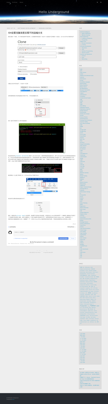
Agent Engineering (86, 33)
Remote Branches (15, 243)
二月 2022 (82, 346)
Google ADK (83, 129)
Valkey (81, 241)
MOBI (81, 171)
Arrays (81, 80)
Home (8, 2)
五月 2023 (82, 341)
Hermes (82, 137)
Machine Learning (86, 35)
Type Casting (83, 233)
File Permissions (84, 118)
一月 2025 (82, 336)
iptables (82, 244)
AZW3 (81, 74)
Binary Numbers (84, 85)
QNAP (81, 199)
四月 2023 (82, 343)
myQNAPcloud (83, 245)
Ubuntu (82, 236)
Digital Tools (83, 41)
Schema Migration (84, 212)
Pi (80, 193)
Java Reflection (83, 153)
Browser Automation (87, 43)
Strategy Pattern (84, 222)
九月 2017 (82, 356)
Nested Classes (84, 182)
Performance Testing (85, 191)
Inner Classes (83, 145)
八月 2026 (82, 333)
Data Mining (83, 105)
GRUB (81, 126)
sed (81, 253)
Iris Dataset (83, 148)
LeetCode (82, 161)
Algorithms (84, 47)
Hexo (13, 399)
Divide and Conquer (84, 113)
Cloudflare (82, 96)
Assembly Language (85, 82)
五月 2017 (82, 359)
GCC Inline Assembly (85, 123)
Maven (81, 174)
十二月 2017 (83, 354)
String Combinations (85, 223)
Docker (82, 115)
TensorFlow (83, 225)
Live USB (82, 166)
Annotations (83, 78)
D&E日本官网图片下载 (85, 383)
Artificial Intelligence (85, 32)
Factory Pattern (84, 117)
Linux (83, 57)
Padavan (82, 190)
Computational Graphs (85, 98)
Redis (81, 204)
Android (84, 55)
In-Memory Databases (87, 38)
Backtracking (83, 83)
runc (81, 250)
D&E (81, 99)
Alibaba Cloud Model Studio (86, 75)
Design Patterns (84, 110)
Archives (14, 2)
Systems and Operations (86, 54)
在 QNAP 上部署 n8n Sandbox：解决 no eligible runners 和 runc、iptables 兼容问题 (89, 374)
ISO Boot (82, 142)
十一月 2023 (83, 340)
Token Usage (83, 230)
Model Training (83, 175)
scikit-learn (82, 252)
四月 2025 (82, 335)
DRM (81, 104)
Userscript (82, 239)
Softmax (82, 215)
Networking (84, 59)
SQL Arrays (83, 209)
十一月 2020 (83, 351)
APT (81, 70)
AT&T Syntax (83, 72)
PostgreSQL (85, 40)
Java (83, 49)
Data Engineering (84, 36)
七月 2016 (82, 362)
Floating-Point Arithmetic (86, 120)
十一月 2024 (83, 338)
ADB (81, 69)
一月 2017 (82, 360)
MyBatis (82, 179)
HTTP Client (83, 134)
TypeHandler (83, 234)
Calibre (81, 93)
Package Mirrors (84, 188)
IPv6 (81, 140)
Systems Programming (87, 51)
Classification (83, 94)
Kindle (81, 158)
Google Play (83, 131)
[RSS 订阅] (97, 2)
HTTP (81, 133)
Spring (81, 220)
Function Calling (84, 121)
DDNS (81, 101)
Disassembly (83, 112)
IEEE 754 (82, 139)
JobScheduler (83, 156)
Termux (82, 226)
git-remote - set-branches (22, 155)
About (21, 2)
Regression (82, 206)
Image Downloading (84, 144)
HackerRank (83, 136)
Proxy (81, 196)
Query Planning (83, 203)
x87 (81, 257)
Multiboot (82, 177)
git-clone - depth (20, 215)
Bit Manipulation (84, 88)
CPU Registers (83, 91)
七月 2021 (82, 348)
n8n (81, 247)
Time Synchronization (85, 228)
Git (9, 243)
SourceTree (31, 243)
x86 (81, 255)
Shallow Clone (24, 243)
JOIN (81, 150)
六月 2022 (82, 344)
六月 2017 (82, 357)
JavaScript (82, 155)
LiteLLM (82, 164)
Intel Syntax (83, 147)
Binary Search (83, 86)
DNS (81, 102)
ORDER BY (82, 185)
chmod (81, 242)
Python (81, 198)
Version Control (45, 28)
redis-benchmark (84, 249)
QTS (81, 201)
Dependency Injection (85, 109)
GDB (81, 125)
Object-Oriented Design (85, 187)
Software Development (27, 28)
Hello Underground (54, 12)
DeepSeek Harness (84, 107)
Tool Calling (83, 231)
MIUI (81, 169)
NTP (81, 180)
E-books (84, 44)
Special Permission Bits (85, 218)
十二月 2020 (83, 349)
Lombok (82, 168)
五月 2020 (82, 352)
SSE (81, 211)
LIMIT (81, 160)
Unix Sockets (83, 238)
